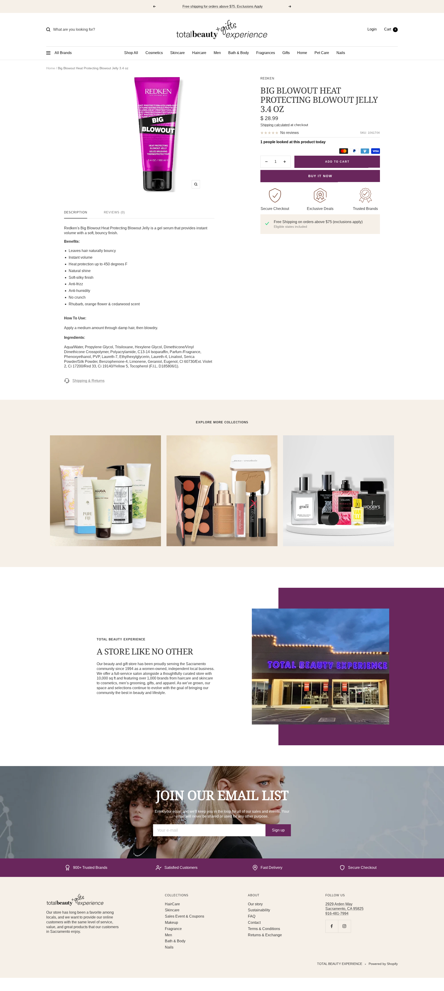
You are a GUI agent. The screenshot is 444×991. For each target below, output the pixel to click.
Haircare (199, 53)
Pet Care (321, 53)
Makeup (171, 922)
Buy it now (320, 176)
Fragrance (173, 929)
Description (75, 212)
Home (302, 53)
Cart (390, 29)
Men (217, 53)
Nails (340, 53)
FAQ (251, 916)
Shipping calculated (275, 125)
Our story (255, 904)
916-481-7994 (336, 913)
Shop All (131, 53)
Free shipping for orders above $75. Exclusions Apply (222, 6)
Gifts (286, 53)
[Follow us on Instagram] (344, 926)
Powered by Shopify (383, 964)
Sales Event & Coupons (184, 916)
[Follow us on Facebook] (331, 926)
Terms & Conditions (264, 929)
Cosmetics (154, 53)
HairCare (172, 904)
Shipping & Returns (88, 381)
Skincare (177, 53)
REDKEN (267, 78)
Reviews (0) (114, 212)
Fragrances (265, 53)
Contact (254, 922)
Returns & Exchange (265, 935)
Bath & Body (238, 53)
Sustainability (259, 910)
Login (372, 29)
